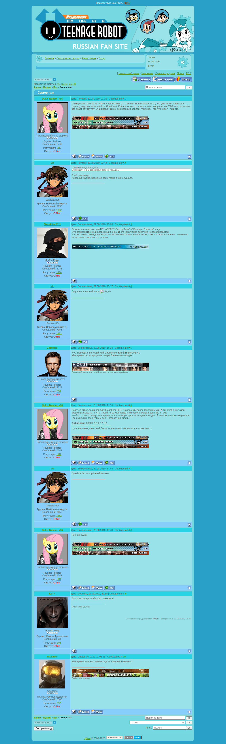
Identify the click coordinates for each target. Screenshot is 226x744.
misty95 (72, 84)
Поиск (180, 73)
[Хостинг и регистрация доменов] (133, 738)
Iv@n (52, 593)
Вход (101, 58)
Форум (37, 87)
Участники (147, 73)
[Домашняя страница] (97, 156)
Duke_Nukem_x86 (52, 98)
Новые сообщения (129, 73)
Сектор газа (66, 87)
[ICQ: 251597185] (82, 218)
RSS (127, 3)
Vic (58, 84)
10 (124, 656)
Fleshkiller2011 (52, 224)
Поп (55, 87)
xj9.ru (87, 738)
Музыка (47, 87)
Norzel (64, 84)
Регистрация (89, 58)
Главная (49, 58)
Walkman (52, 656)
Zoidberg (52, 347)
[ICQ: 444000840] (109, 156)
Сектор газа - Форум (67, 58)
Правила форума (165, 73)
